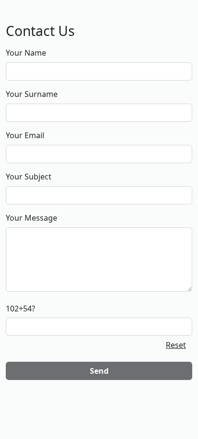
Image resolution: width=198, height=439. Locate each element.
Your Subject (28, 176)
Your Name (26, 52)
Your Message (31, 218)
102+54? (20, 308)
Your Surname (32, 94)
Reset (176, 345)
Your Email (25, 135)
